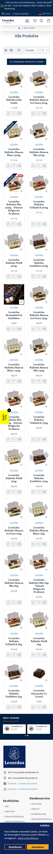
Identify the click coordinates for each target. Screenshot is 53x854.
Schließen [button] (45, 825)
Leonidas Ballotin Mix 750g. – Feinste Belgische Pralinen (13, 423)
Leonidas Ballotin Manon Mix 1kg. (14, 583)
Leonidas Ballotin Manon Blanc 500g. (14, 152)
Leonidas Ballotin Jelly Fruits (14, 100)
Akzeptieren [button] (38, 847)
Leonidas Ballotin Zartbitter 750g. (39, 478)
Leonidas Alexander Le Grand (39, 693)
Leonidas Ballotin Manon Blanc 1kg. (39, 530)
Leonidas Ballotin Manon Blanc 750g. (14, 367)
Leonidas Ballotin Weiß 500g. (14, 263)
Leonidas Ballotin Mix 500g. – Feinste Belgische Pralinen (14, 207)
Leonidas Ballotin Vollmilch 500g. (38, 204)
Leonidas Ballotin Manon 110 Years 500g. (39, 100)
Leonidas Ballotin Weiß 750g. (14, 478)
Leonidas (14, 92)
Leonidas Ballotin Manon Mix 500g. (39, 152)
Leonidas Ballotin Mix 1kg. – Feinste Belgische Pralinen (39, 586)
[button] (25, 735)
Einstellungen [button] (15, 847)
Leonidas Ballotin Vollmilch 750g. (39, 420)
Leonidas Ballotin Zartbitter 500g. (39, 263)
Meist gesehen (11, 718)
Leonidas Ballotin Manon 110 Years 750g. (39, 315)
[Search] (41, 20)
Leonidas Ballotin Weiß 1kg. (39, 641)
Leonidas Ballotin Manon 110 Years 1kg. (14, 530)
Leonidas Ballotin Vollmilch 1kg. (14, 641)
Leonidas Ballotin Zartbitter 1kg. (13, 693)
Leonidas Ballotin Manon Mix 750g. (39, 367)
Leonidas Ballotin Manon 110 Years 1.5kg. (18, 726)
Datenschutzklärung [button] (28, 838)
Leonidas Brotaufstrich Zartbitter (14, 315)
